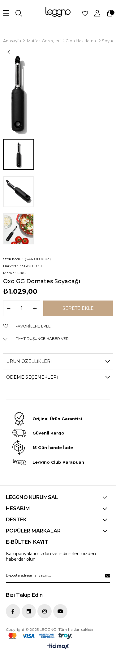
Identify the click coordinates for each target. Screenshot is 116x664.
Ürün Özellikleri (29, 361)
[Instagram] (44, 611)
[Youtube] (60, 611)
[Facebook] (13, 611)
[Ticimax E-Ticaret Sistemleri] (58, 647)
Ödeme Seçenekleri (32, 377)
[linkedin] (29, 611)
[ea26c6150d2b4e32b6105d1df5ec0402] (40, 635)
